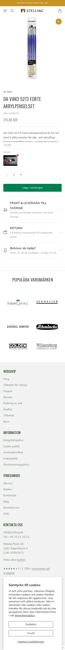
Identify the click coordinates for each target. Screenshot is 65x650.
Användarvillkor (13, 452)
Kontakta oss (11, 507)
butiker (21, 559)
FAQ (6, 513)
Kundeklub (9, 495)
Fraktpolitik (10, 458)
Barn (6, 421)
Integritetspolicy (25, 615)
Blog (6, 501)
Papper (7, 391)
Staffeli (7, 409)
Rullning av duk (12, 403)
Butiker (7, 489)
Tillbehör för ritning (15, 385)
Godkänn (30, 624)
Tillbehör (8, 415)
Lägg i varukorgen (32, 187)
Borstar (8, 397)
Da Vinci (7, 92)
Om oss (7, 483)
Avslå (30, 633)
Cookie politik (11, 446)
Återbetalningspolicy (16, 464)
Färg (6, 379)
